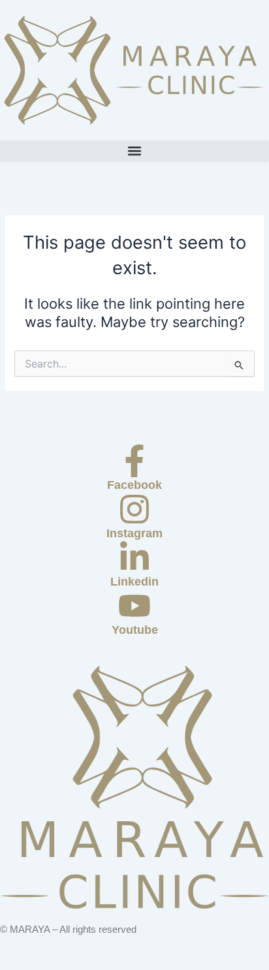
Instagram (134, 533)
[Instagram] (134, 509)
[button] (134, 151)
